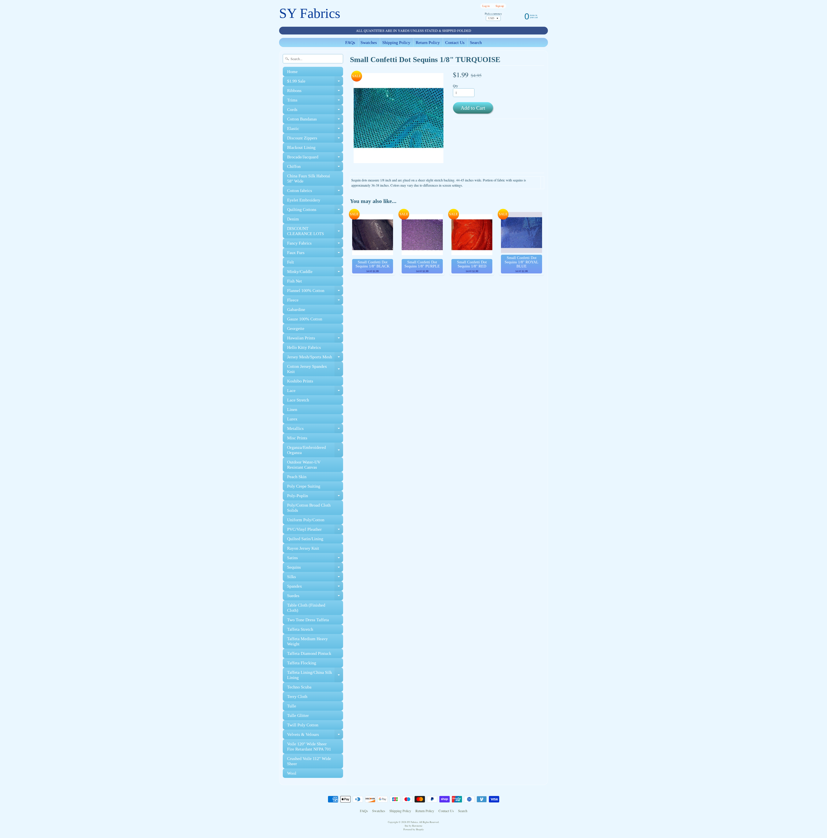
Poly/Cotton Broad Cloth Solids (309, 508)
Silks (315, 577)
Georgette (295, 328)
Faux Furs (315, 253)
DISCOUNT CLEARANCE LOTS (315, 231)
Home (292, 71)
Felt (290, 262)
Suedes (315, 596)
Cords (315, 110)
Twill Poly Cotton (302, 725)
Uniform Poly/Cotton (305, 519)
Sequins (315, 568)
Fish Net (294, 281)
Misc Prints (297, 437)
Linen (292, 409)
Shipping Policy (396, 42)
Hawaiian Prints (315, 339)
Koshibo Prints (300, 381)
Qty (455, 85)
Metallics (315, 429)
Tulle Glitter (298, 715)
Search (476, 42)
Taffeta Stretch (300, 629)
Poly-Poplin (315, 496)
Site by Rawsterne (413, 825)
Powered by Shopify (413, 829)
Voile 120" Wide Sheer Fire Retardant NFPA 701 (309, 746)
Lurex (292, 419)
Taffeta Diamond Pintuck (309, 653)
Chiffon (315, 167)
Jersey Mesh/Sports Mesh (315, 358)
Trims (315, 101)
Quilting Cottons (315, 210)
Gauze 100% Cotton (304, 319)
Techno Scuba (299, 687)
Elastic (315, 129)
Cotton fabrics (315, 191)
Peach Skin (296, 476)
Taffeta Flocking (301, 662)
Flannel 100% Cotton (315, 291)
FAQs (350, 42)
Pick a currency (493, 13)
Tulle (291, 706)
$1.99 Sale (315, 82)
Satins (315, 558)
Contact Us (455, 42)
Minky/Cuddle (315, 272)
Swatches (369, 42)
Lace (315, 391)
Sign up (500, 6)
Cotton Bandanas (315, 120)
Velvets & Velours (315, 735)
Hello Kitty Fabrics (304, 347)
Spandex (315, 587)
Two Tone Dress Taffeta (308, 619)
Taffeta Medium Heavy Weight (307, 641)
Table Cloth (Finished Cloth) (306, 608)
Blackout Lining (301, 147)
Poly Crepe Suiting (303, 486)
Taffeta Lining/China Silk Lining (315, 675)
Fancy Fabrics (315, 244)
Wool (291, 773)
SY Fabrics (309, 13)
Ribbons (315, 91)
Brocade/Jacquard (315, 158)
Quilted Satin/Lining (305, 538)
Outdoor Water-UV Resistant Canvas (303, 465)
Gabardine (296, 309)
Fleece (315, 301)
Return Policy (428, 42)
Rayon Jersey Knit (303, 548)
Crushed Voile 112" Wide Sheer (309, 761)
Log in (486, 6)
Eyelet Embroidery (303, 200)
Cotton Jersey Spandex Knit (315, 369)
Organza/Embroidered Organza (315, 450)
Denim (293, 219)
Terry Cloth (297, 696)
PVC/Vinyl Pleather (315, 530)
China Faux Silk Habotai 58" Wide (308, 178)
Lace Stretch (298, 400)
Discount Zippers (315, 139)
